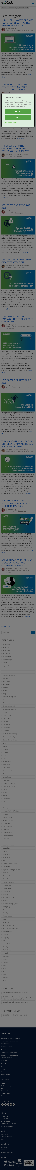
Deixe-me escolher (11, 122)
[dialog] (18, 110)
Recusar (18, 111)
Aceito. (18, 117)
